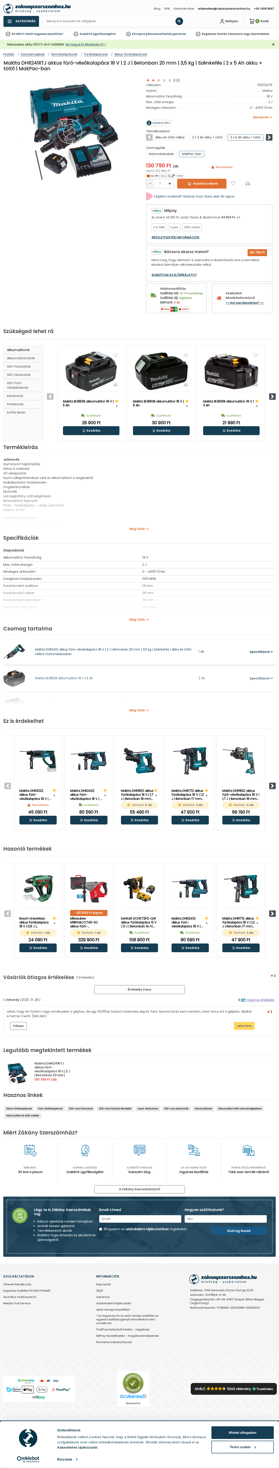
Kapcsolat (103, 1284)
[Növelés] (170, 183)
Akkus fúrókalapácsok (19, 1108)
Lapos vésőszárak (148, 1108)
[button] (269, 137)
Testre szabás (240, 1447)
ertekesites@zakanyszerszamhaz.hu (224, 9)
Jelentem (244, 1026)
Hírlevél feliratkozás (17, 1284)
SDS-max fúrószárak (81, 1108)
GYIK (167, 9)
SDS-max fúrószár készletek (115, 1108)
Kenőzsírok (15, 396)
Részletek (64, 1459)
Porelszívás (15, 404)
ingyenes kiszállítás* (48, 34)
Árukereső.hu (133, 1403)
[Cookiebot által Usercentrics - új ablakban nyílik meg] (28, 1459)
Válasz (18, 1026)
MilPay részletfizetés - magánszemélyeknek (127, 1336)
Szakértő (86, 34)
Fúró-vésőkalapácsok (50, 1108)
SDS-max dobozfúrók (176, 1108)
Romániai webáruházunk (114, 1342)
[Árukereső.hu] (133, 1383)
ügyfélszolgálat (104, 34)
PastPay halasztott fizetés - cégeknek (123, 1330)
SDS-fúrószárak (19, 366)
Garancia (103, 1297)
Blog (157, 9)
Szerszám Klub (184, 9)
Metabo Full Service (17, 1303)
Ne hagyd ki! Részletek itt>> (86, 44)
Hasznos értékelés (260, 1000)
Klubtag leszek (239, 1231)
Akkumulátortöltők (21, 358)
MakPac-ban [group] (191, 154)
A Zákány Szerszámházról (139, 1189)
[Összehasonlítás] (248, 183)
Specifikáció (260, 652)
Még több (137, 529)
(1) (178, 80)
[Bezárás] (273, 44)
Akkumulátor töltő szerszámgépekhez (240, 1108)
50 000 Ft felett (23, 34)
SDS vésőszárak (19, 375)
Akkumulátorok (18, 350)
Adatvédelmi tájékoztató (113, 1303)
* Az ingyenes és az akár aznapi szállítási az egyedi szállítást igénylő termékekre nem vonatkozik (127, 1319)
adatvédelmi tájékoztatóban (147, 1229)
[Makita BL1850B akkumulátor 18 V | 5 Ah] (91, 371)
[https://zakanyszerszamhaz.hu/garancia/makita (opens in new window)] (177, 123)
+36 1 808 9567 (264, 9)
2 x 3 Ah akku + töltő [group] (207, 137)
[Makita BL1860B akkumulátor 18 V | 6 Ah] (161, 371)
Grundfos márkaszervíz (19, 1297)
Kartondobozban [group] (161, 154)
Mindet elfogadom (242, 1432)
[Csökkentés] (150, 183)
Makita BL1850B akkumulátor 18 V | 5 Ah (64, 678)
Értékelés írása (139, 989)
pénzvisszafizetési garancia (166, 34)
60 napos (138, 34)
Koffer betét (16, 412)
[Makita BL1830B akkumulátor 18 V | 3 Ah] (231, 371)
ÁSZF (99, 1291)
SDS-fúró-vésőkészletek (17, 385)
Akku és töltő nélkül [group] (169, 137)
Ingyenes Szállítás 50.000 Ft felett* (27, 1291)
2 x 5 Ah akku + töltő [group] (245, 137)
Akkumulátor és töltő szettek (22, 1115)
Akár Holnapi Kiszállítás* (113, 1310)
